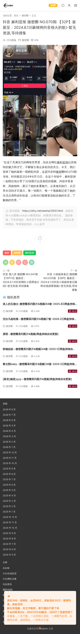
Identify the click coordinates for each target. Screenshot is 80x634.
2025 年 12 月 (10, 452)
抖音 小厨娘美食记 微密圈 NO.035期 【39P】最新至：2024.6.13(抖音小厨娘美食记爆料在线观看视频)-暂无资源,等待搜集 (59, 282)
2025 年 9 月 (9, 468)
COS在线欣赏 (10, 573)
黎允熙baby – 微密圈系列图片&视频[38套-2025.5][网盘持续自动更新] (40, 364)
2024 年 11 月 (10, 522)
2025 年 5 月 (9, 490)
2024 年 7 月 (9, 544)
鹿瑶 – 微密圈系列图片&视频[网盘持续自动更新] (31, 333)
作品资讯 (7, 584)
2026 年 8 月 (9, 409)
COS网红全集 (10, 578)
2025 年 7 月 (9, 479)
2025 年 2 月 (9, 506)
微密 (58, 171)
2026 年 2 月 (9, 441)
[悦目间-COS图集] (8, 5)
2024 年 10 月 (10, 527)
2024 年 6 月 (9, 549)
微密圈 (25, 40)
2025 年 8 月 (9, 474)
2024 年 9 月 (9, 533)
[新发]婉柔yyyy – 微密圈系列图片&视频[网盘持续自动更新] (37, 379)
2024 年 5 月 (9, 554)
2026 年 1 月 (9, 447)
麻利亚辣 (62, 162)
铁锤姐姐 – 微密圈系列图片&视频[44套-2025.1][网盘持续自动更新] (39, 349)
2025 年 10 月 (10, 463)
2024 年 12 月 (10, 517)
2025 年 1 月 (9, 511)
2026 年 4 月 (9, 431)
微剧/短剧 (7, 589)
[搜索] (63, 5)
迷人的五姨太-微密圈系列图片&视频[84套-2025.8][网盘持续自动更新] (39, 304)
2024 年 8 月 (9, 538)
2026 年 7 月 (9, 414)
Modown (43, 628)
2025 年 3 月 (9, 500)
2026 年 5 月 (9, 425)
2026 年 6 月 (9, 420)
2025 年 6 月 (9, 484)
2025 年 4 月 (9, 495)
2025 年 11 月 (10, 457)
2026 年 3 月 (9, 436)
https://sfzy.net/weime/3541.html (42, 210)
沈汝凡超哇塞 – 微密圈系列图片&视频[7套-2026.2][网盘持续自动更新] (40, 319)
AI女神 (6, 568)
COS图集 (11, 40)
